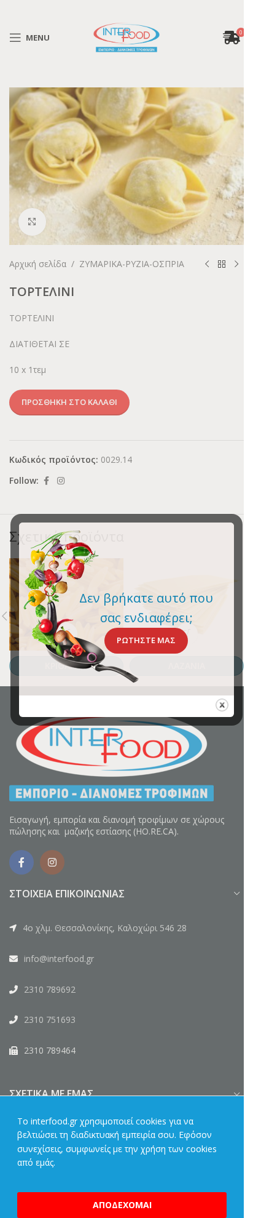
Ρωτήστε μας (146, 640)
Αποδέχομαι (122, 1205)
